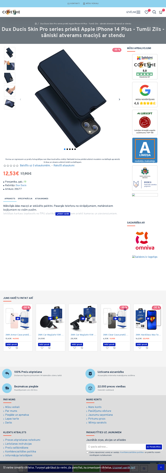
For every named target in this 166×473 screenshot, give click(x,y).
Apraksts (10, 198)
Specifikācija (25, 198)
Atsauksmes (41, 198)
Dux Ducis (21, 185)
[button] (20, 99)
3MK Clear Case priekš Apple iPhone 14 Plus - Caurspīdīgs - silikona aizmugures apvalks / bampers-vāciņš (116, 335)
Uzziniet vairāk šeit (124, 467)
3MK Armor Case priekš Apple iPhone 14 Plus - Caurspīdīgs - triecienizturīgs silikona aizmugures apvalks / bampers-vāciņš (19, 335)
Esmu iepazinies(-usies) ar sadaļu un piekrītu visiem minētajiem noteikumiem (124, 454)
